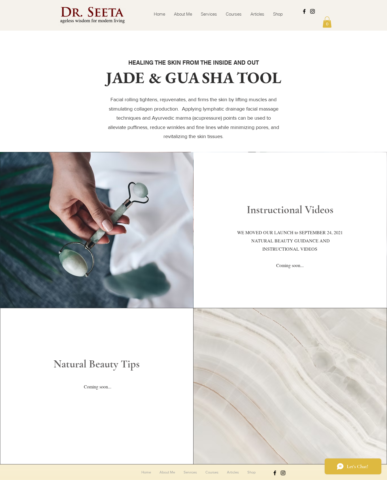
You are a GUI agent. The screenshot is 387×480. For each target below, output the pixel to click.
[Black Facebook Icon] (304, 11)
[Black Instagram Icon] (312, 11)
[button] (327, 22)
